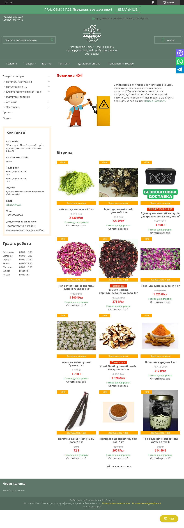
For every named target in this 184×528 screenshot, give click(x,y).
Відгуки (7, 118)
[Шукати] (52, 40)
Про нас (46, 63)
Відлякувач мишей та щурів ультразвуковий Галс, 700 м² (160, 215)
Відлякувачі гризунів (18, 96)
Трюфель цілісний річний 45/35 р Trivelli (160, 440)
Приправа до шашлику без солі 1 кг (118, 440)
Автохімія (11, 102)
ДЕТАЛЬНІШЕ (127, 9)
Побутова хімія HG (16, 86)
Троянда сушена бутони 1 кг (160, 285)
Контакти (64, 63)
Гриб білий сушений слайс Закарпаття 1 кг (118, 368)
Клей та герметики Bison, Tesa (23, 91)
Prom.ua (110, 500)
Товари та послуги (13, 76)
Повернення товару (121, 63)
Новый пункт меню (14, 490)
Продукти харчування (19, 81)
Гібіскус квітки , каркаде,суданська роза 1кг (118, 291)
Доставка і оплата (89, 63)
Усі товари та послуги (119, 466)
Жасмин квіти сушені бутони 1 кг (76, 364)
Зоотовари (12, 107)
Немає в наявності (154, 100)
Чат (171, 518)
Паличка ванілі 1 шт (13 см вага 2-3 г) (76, 440)
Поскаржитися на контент (116, 503)
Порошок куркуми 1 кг (160, 362)
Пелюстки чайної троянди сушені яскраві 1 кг (76, 287)
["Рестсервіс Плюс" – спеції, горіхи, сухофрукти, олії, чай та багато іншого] (92, 33)
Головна (11, 63)
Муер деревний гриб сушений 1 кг (118, 211)
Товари (29, 63)
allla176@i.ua (13, 204)
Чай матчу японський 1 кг (76, 209)
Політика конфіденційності (146, 503)
